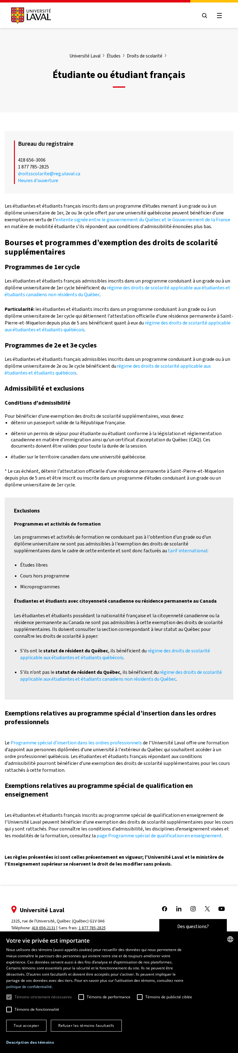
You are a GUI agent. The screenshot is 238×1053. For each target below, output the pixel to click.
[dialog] (119, 992)
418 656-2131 (43, 928)
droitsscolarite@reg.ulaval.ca (49, 173)
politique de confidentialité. (29, 986)
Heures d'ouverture (38, 180)
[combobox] (230, 939)
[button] (30, 1042)
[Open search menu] (204, 15)
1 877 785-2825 (92, 928)
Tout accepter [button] (26, 1025)
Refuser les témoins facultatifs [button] (86, 1025)
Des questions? (193, 926)
